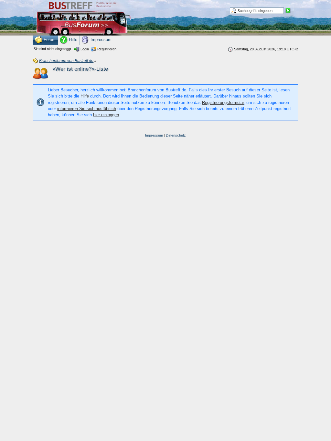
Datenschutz (176, 135)
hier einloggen (106, 114)
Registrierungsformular (223, 102)
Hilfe (84, 96)
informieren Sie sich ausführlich (86, 108)
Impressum (154, 135)
